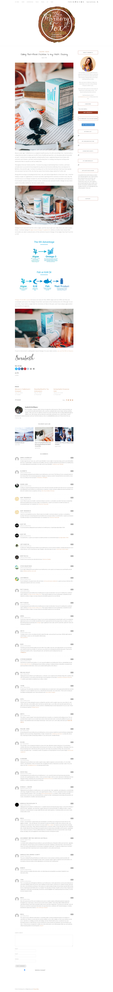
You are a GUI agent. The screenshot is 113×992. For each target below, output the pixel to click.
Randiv (22, 868)
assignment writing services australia (33, 838)
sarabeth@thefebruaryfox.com (84, 96)
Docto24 (41, 925)
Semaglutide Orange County (30, 854)
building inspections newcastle (29, 571)
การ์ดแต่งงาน (23, 652)
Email (16, 953)
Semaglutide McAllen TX (28, 803)
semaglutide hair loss (32, 765)
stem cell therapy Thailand (41, 907)
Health (47, 51)
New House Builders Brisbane (48, 490)
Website (17, 959)
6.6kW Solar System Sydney (62, 549)
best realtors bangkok (50, 692)
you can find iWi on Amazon (65, 351)
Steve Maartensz (26, 566)
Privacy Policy (36, 989)
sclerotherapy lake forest (57, 733)
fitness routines (50, 825)
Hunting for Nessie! (19, 442)
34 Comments (18, 399)
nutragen (39, 622)
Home (23, 1)
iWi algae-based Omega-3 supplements (39, 230)
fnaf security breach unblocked (50, 581)
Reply (72, 457)
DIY (47, 1)
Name (16, 948)
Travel (42, 1)
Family (37, 1)
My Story (17, 1)
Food (52, 1)
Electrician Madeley (47, 559)
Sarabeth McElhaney (31, 407)
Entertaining (30, 1)
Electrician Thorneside (43, 504)
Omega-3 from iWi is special (23, 299)
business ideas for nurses (25, 664)
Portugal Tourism (35, 707)
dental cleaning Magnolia (46, 793)
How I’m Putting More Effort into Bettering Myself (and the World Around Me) (43, 444)
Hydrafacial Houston (48, 778)
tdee (22, 879)
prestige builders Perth (63, 537)
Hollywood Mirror (24, 637)
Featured (41, 51)
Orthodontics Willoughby (42, 477)
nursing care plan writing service (35, 607)
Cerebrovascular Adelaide (57, 464)
